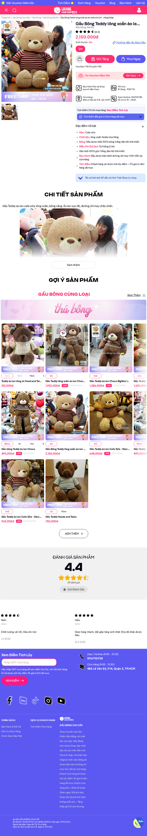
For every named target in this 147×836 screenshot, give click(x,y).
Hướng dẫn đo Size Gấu (131, 42)
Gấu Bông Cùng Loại (64, 294)
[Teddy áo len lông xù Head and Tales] (22, 344)
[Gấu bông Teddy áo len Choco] (22, 412)
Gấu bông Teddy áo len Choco (18, 449)
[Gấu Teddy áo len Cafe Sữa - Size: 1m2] (22, 480)
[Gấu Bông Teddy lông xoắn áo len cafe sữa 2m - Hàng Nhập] (67, 412)
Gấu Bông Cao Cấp (21, 17)
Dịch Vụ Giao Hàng (10, 731)
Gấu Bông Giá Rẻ (50, 17)
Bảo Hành (126, 3)
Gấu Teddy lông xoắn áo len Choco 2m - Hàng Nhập (74, 381)
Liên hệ (140, 3)
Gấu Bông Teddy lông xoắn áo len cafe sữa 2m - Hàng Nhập (79, 449)
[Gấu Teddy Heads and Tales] (67, 480)
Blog (112, 3)
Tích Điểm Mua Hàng (41, 726)
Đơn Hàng (84, 3)
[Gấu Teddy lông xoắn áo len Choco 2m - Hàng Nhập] (67, 344)
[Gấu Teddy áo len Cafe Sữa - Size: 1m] (111, 412)
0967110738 (136, 97)
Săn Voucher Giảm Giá (20, 3)
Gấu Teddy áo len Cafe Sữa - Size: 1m (110, 449)
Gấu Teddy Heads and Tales (61, 516)
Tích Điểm (64, 3)
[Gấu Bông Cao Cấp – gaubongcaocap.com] (65, 10)
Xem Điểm (12, 680)
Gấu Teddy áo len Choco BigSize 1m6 (110, 381)
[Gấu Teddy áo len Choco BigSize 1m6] (111, 344)
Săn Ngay (131, 75)
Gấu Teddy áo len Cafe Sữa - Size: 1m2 (22, 516)
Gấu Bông (36, 17)
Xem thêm (134, 295)
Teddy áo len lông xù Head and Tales (21, 381)
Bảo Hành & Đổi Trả (11, 726)
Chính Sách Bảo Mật (11, 735)
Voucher (100, 3)
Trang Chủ (5, 17)
